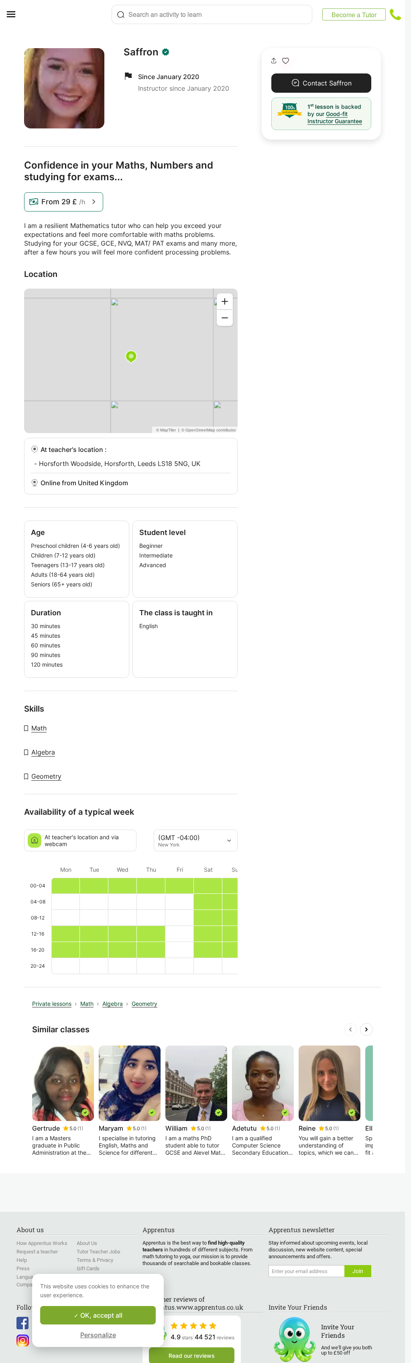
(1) (80, 1128)
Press (23, 1268)
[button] (285, 61)
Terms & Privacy (95, 1260)
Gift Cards (88, 1268)
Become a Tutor (354, 14)
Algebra (43, 752)
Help (21, 1260)
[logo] (66, 14)
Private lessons (51, 1003)
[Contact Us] (395, 14)
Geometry (46, 776)
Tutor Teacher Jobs (98, 1252)
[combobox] (212, 14)
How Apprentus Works (41, 1243)
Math (39, 728)
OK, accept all (100, 1315)
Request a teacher (37, 1252)
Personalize (98, 1335)
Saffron (141, 52)
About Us (87, 1243)
